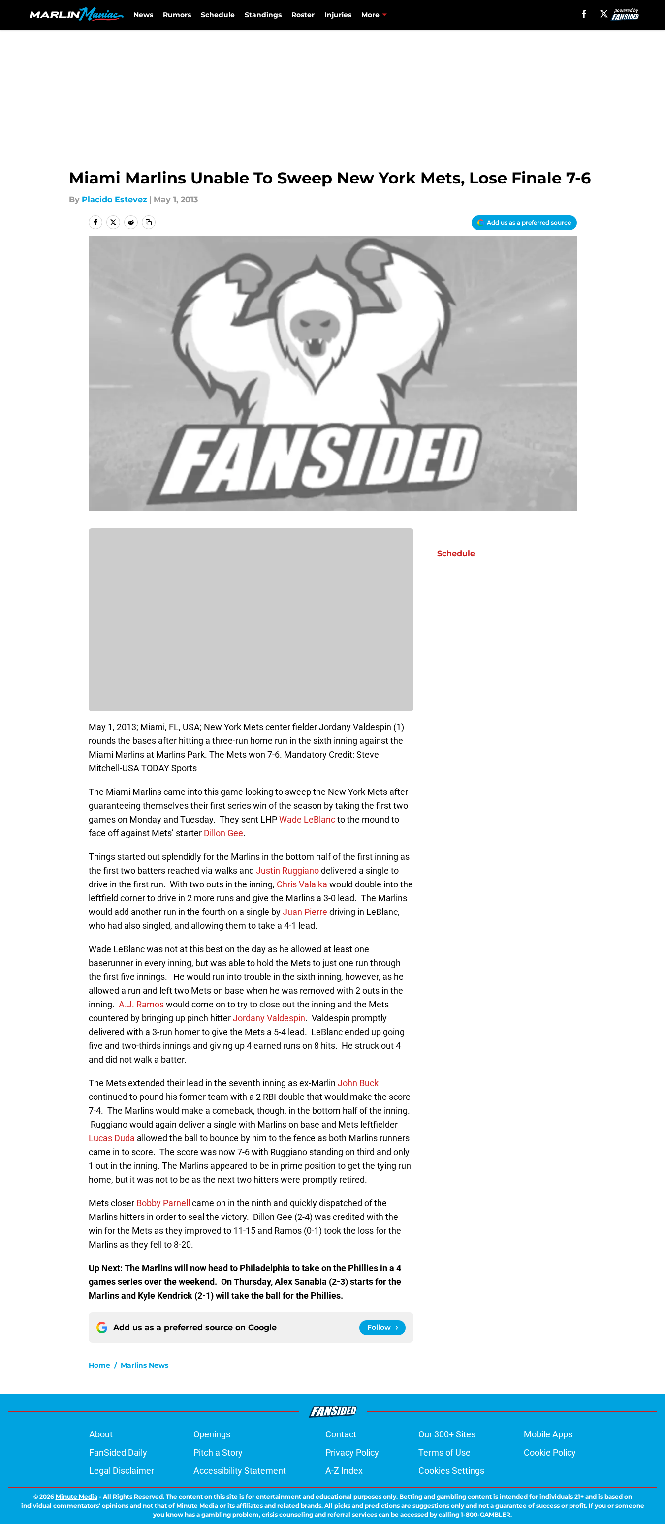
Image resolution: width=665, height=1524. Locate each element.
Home (99, 1365)
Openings (211, 1434)
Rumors (177, 14)
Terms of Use (444, 1452)
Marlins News (144, 1365)
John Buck (358, 1083)
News (143, 14)
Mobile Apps (548, 1434)
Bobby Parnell (163, 1203)
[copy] (149, 222)
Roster (303, 14)
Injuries (337, 14)
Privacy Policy (352, 1452)
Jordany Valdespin (269, 1018)
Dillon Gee (223, 833)
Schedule (218, 14)
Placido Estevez (114, 199)
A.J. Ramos (141, 1004)
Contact (340, 1434)
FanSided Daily (118, 1452)
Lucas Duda (112, 1138)
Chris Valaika (302, 884)
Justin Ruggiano (287, 870)
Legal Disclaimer (121, 1470)
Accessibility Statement (239, 1470)
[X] (604, 14)
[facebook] (584, 14)
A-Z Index (344, 1470)
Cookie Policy (550, 1452)
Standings (263, 14)
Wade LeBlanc (307, 819)
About (101, 1434)
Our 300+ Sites (446, 1434)
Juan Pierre (305, 912)
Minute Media (76, 1496)
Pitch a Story (218, 1452)
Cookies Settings (451, 1470)
